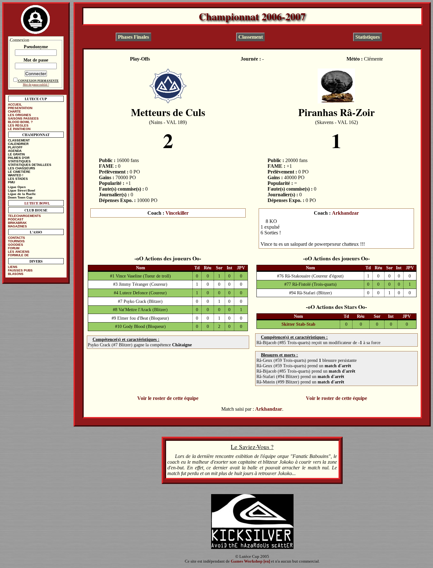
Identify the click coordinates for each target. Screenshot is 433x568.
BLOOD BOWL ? (20, 122)
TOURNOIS (16, 241)
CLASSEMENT (19, 140)
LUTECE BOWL (37, 203)
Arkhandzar (345, 213)
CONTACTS (16, 237)
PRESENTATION (20, 108)
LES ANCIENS (18, 251)
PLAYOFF (15, 147)
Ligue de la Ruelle (22, 194)
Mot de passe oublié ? (36, 84)
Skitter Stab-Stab (298, 324)
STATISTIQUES (19, 161)
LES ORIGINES (19, 115)
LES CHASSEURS (21, 168)
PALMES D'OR (18, 158)
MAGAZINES (17, 226)
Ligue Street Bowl (21, 190)
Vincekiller (177, 213)
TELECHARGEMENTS (24, 216)
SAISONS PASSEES (23, 118)
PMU (11, 182)
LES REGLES (18, 125)
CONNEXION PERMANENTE (38, 80)
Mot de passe (35, 59)
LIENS (12, 267)
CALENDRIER (18, 144)
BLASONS (15, 274)
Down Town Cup (20, 197)
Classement (250, 37)
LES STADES (18, 178)
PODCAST (15, 219)
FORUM (13, 248)
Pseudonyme (36, 46)
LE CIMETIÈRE (19, 171)
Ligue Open (17, 187)
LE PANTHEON (19, 129)
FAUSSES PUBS (20, 270)
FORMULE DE (18, 255)
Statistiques (367, 37)
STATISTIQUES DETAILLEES (29, 164)
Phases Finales (133, 37)
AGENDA (15, 151)
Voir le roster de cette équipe (167, 398)
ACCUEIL (15, 104)
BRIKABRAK (17, 223)
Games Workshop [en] (250, 561)
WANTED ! (15, 175)
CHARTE (14, 111)
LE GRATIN (16, 154)
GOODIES (15, 244)
